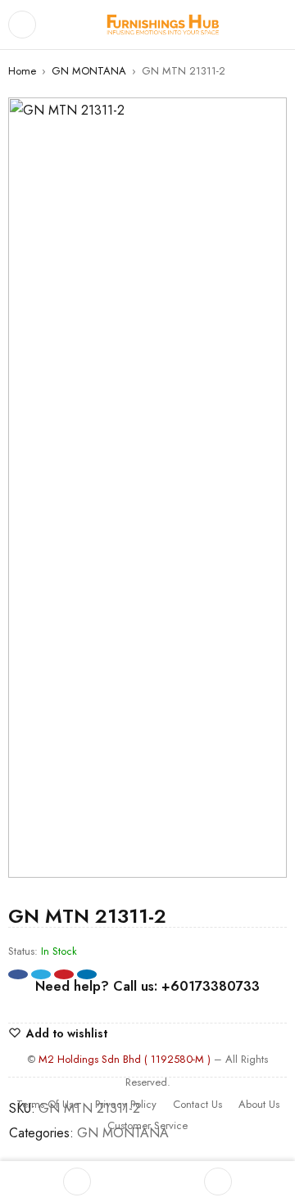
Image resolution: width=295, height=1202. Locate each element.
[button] (266, 118)
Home (22, 71)
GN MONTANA (89, 71)
